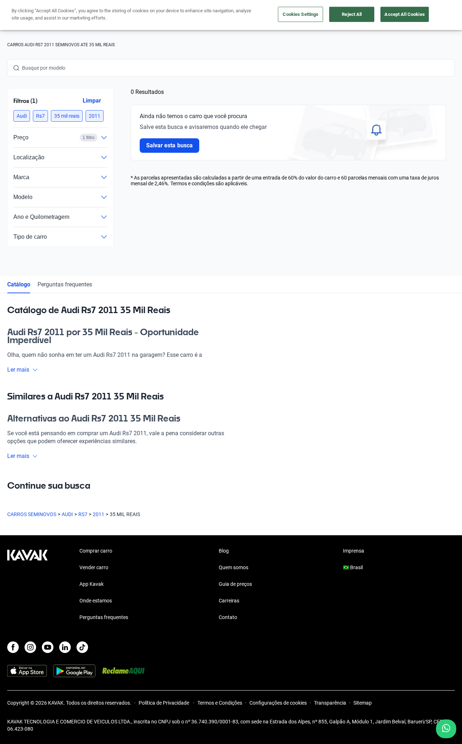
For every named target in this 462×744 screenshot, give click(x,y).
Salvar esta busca (169, 145)
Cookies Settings (300, 14)
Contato (228, 617)
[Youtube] (47, 647)
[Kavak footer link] (27, 584)
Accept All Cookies (404, 14)
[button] (21, 116)
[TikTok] (82, 647)
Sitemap (362, 703)
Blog (224, 551)
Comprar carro (95, 551)
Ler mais (18, 369)
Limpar (92, 100)
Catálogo (18, 284)
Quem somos (233, 567)
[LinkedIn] (65, 647)
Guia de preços (235, 584)
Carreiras (229, 601)
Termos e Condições (219, 703)
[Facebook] (13, 647)
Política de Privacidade (164, 703)
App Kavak (91, 584)
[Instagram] (30, 647)
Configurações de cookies (278, 703)
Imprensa (353, 551)
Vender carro (93, 567)
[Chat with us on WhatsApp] (446, 729)
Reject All (352, 14)
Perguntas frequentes (65, 284)
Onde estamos (95, 601)
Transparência (330, 703)
